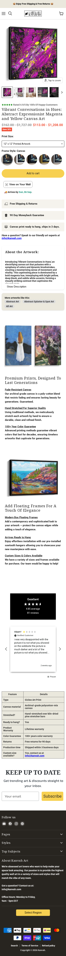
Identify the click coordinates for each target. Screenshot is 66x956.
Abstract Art (12, 301)
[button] (6, 649)
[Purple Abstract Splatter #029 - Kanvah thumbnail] (19, 92)
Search (14, 945)
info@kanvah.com (34, 755)
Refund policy (48, 945)
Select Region (33, 912)
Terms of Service (29, 945)
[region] (33, 649)
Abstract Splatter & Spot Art (39, 301)
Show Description (16, 286)
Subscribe (52, 796)
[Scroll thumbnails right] (61, 92)
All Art (9, 306)
